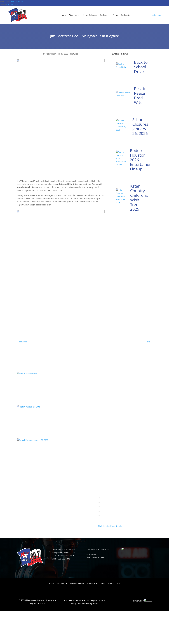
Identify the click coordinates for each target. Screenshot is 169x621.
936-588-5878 (12, 4)
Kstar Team (51, 54)
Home (63, 15)
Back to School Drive (141, 67)
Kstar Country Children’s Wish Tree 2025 (139, 197)
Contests (103, 15)
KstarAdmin (25, 385)
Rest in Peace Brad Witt (140, 95)
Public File (81, 600)
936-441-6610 (17, 1)
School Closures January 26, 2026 (140, 126)
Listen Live (156, 15)
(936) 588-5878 (102, 549)
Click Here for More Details (110, 526)
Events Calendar (90, 15)
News (115, 15)
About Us (73, 15)
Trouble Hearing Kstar (88, 603)
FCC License (69, 600)
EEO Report (91, 600)
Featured (74, 54)
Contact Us (125, 15)
